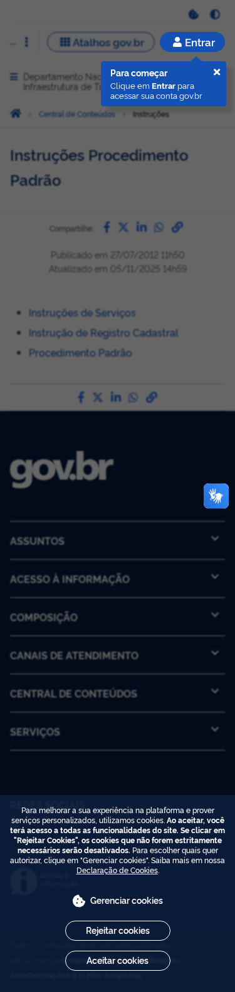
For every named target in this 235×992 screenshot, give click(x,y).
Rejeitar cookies (118, 930)
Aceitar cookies (117, 960)
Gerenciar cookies (126, 900)
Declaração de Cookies (117, 869)
